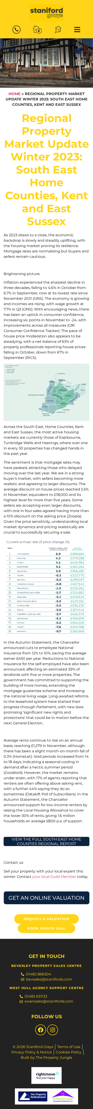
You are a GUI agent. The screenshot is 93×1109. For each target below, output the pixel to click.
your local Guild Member (54, 877)
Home (15, 94)
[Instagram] (52, 1029)
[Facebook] (40, 1029)
